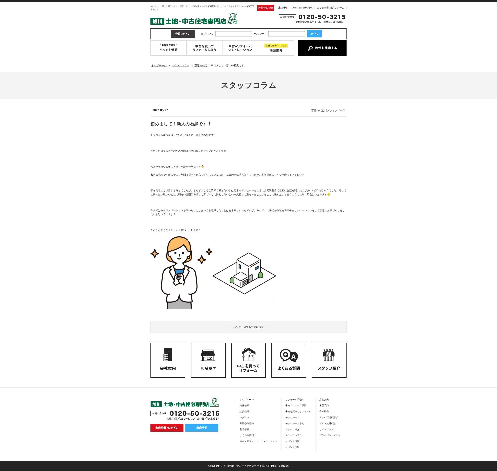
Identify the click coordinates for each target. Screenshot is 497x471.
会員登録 (244, 411)
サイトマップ (326, 429)
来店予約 (283, 7)
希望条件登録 (247, 423)
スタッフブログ (336, 110)
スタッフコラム (293, 435)
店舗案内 (324, 399)
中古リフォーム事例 (295, 405)
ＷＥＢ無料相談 (327, 423)
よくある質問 (247, 435)
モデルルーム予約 (294, 423)
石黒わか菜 (317, 110)
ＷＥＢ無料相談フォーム (330, 7)
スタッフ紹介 (292, 429)
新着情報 (244, 429)
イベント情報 (292, 441)
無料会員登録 (265, 7)
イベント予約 (292, 447)
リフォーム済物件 (294, 399)
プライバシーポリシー (331, 435)
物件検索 (244, 405)
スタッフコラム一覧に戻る (248, 326)
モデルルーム (292, 417)
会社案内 (324, 411)
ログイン (244, 417)
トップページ (247, 399)
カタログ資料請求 (302, 7)
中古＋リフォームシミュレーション (258, 441)
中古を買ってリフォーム (298, 411)
